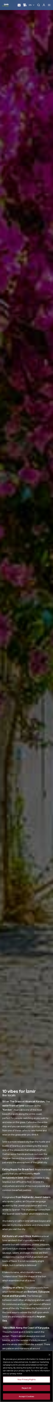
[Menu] (49, 5)
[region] (26, 1376)
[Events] (19, 5)
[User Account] (43, 5)
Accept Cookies (26, 1396)
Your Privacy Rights (26, 1379)
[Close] (49, 1354)
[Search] (38, 5)
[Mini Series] (24, 5)
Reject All (26, 1388)
